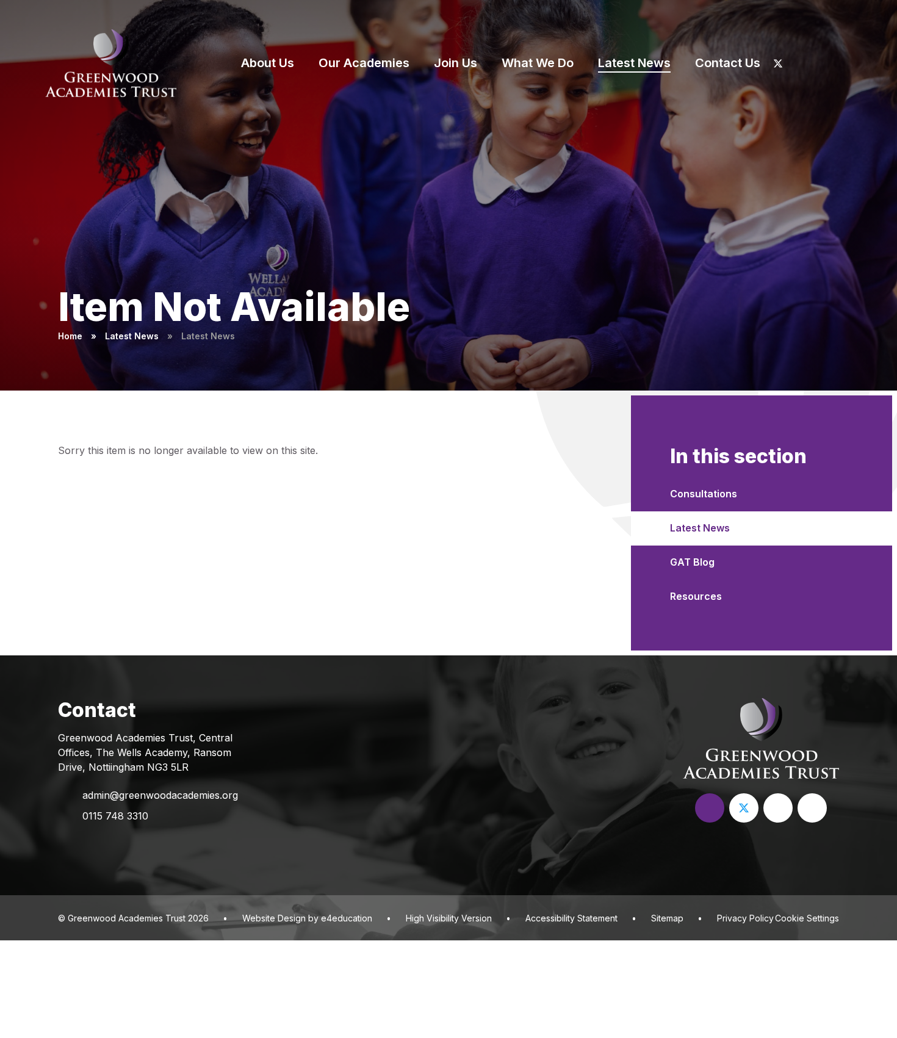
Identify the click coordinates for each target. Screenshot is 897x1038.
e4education (346, 918)
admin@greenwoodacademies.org (160, 795)
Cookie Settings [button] (807, 918)
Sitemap (667, 918)
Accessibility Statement (571, 918)
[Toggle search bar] (861, 63)
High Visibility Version (449, 918)
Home (70, 336)
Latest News (132, 336)
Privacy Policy (745, 918)
